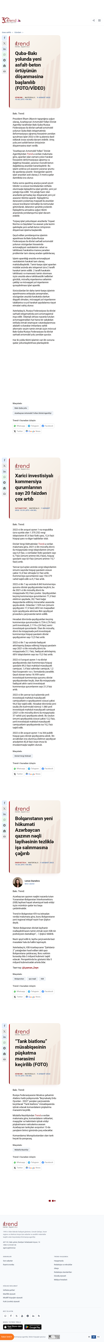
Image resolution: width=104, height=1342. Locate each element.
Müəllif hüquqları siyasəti (12, 1298)
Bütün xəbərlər (29, 884)
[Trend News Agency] (10, 1224)
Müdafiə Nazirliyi (21, 1150)
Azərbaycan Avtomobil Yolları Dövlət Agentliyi (33, 413)
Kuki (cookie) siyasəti (11, 1301)
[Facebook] (11, 1316)
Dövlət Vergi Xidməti (23, 756)
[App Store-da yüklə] (13, 1327)
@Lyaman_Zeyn (30, 967)
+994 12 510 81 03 (9, 1245)
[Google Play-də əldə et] (32, 1327)
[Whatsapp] (5, 1316)
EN (89, 1337)
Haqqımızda (59, 1261)
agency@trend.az (9, 1248)
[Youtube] (22, 1316)
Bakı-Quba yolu (21, 408)
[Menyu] (99, 20)
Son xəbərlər (8, 1261)
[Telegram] (27, 1316)
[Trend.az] (11, 20)
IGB (42, 979)
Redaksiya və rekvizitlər (63, 1265)
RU (98, 1337)
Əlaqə (56, 1268)
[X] (16, 1316)
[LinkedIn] (33, 1316)
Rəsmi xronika (8, 1265)
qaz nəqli (32, 979)
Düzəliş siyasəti (60, 1276)
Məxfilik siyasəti (9, 1294)
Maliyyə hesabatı (60, 1280)
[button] (4, 37)
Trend (30, 154)
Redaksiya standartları (63, 1272)
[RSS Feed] (39, 1316)
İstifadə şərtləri (9, 1290)
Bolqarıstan (19, 979)
